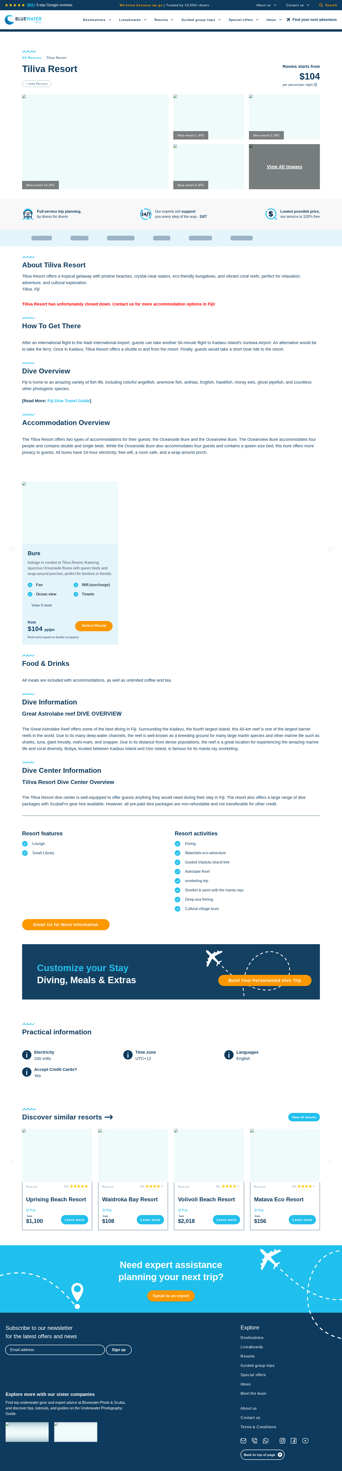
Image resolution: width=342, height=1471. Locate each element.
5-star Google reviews (49, 5)
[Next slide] (330, 549)
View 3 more (41, 605)
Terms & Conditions (258, 1427)
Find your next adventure (314, 20)
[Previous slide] (12, 549)
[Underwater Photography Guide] (75, 1432)
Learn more (74, 1220)
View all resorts (304, 1117)
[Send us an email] (243, 1441)
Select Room (94, 626)
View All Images (284, 166)
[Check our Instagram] (282, 1441)
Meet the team (253, 1393)
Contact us (295, 5)
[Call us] (254, 1441)
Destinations (94, 20)
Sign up (119, 1350)
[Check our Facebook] (293, 1441)
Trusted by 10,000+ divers (164, 5)
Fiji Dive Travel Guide (68, 400)
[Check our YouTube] (305, 1440)
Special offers (241, 20)
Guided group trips (198, 20)
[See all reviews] (15, 5)
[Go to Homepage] (23, 20)
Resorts (161, 20)
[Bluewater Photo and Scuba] (27, 1432)
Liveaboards (130, 20)
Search (331, 5)
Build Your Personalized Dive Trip (264, 980)
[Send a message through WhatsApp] (265, 1441)
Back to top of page (259, 1455)
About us (263, 5)
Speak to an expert (171, 1296)
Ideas (271, 20)
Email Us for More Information (65, 924)
